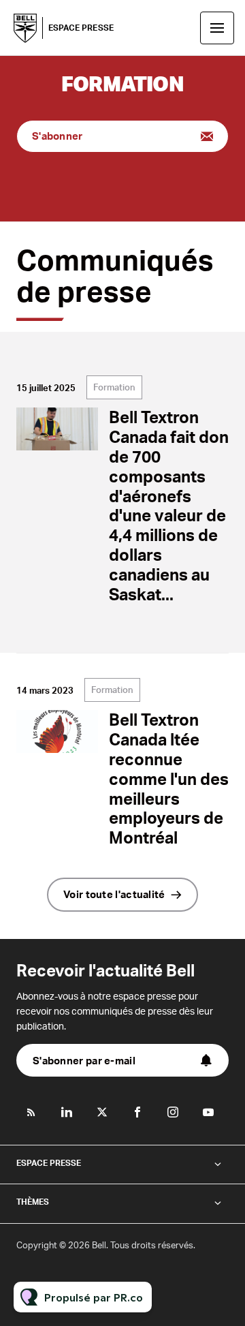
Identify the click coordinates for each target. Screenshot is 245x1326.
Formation (114, 387)
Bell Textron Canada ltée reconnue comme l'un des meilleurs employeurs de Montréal (169, 778)
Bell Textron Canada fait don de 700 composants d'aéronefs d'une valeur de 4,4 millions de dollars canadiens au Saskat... (169, 505)
